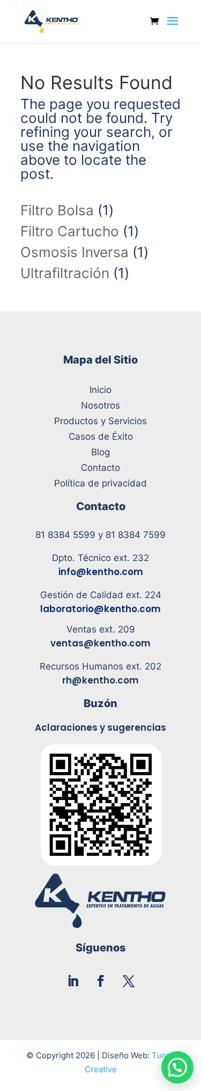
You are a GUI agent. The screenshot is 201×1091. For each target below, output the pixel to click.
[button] (177, 1067)
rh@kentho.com (100, 680)
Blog (100, 452)
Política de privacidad (100, 483)
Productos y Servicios (100, 421)
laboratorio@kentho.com (100, 608)
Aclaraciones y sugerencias (100, 727)
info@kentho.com (100, 571)
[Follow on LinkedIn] (73, 981)
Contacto (100, 467)
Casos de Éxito (101, 436)
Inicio (100, 389)
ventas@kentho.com (100, 643)
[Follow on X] (128, 981)
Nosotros (100, 405)
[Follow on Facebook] (101, 981)
